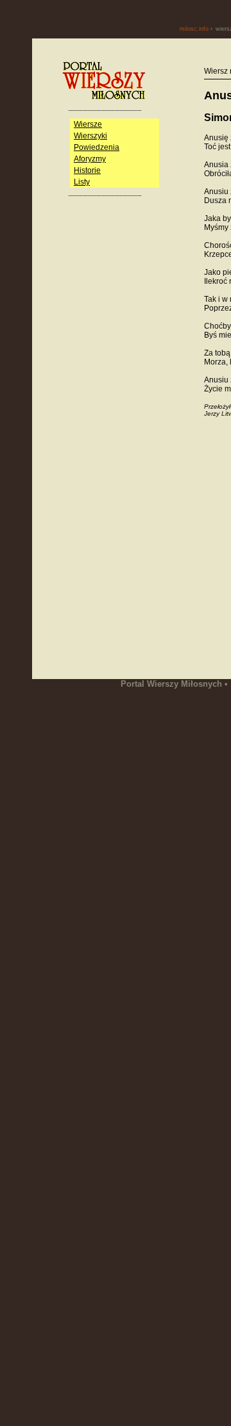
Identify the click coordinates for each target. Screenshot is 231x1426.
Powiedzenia (96, 147)
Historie (87, 170)
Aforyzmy (90, 158)
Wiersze (88, 124)
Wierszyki (90, 135)
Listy (82, 181)
